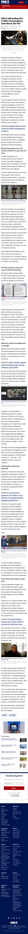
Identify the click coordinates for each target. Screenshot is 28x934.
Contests (15, 850)
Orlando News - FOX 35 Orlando (5, 892)
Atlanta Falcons (16, 832)
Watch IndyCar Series (16, 899)
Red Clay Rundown (5, 850)
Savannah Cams (16, 812)
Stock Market (16, 880)
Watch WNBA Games (16, 908)
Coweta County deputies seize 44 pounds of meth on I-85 (8, 745)
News (3, 806)
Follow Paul (4, 835)
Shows (3, 844)
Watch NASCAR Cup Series (17, 896)
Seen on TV (15, 848)
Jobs (14, 858)
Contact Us (15, 853)
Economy (15, 876)
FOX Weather (16, 818)
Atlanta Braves (16, 830)
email (19, 918)
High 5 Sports (16, 837)
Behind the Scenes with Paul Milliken (5, 857)
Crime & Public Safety (4, 810)
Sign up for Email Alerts (17, 855)
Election (3, 873)
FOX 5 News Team (17, 851)
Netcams (15, 810)
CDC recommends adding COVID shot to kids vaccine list (13, 402)
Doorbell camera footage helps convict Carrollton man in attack (8, 752)
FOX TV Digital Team (13, 26)
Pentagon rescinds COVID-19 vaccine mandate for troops (13, 299)
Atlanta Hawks (16, 834)
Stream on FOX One (16, 886)
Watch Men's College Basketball (17, 902)
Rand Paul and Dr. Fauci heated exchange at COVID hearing (13, 551)
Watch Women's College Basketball (17, 905)
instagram (17, 918)
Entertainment (4, 820)
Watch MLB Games (17, 894)
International (4, 815)
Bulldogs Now (4, 855)
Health (19, 26)
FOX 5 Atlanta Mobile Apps (4, 822)
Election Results (4, 878)
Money (15, 873)
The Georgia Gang (5, 853)
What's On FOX (4, 867)
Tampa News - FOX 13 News (5, 889)
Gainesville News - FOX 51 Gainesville (5, 895)
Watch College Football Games (16, 891)
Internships (15, 859)
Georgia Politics (4, 876)
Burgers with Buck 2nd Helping (5, 863)
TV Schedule (4, 869)
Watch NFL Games (17, 889)
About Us (16, 844)
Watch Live (21, 2)
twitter (14, 918)
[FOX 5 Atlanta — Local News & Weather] (5, 2)
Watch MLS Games (17, 910)
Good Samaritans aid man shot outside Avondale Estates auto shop (9, 739)
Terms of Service (15, 796)
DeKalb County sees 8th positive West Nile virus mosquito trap (9, 758)
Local (2, 808)
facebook (11, 918)
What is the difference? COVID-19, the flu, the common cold (12, 659)
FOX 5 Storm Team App (17, 814)
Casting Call (4, 834)
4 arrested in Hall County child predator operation (8, 765)
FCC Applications (17, 863)
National (3, 813)
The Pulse (3, 848)
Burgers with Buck (5, 832)
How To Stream (16, 846)
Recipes (3, 839)
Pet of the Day (4, 837)
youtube (8, 918)
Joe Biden (12, 715)
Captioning (15, 865)
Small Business (16, 881)
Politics (2, 816)
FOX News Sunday (5, 824)
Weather (15, 806)
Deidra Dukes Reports (4, 860)
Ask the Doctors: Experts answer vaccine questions (13, 200)
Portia (2, 851)
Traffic (14, 816)
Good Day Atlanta (4, 829)
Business (15, 878)
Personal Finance (17, 875)
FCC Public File (16, 861)
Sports (15, 828)
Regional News (4, 886)
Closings (15, 808)
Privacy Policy (15, 795)
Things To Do (4, 840)
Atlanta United (16, 835)
